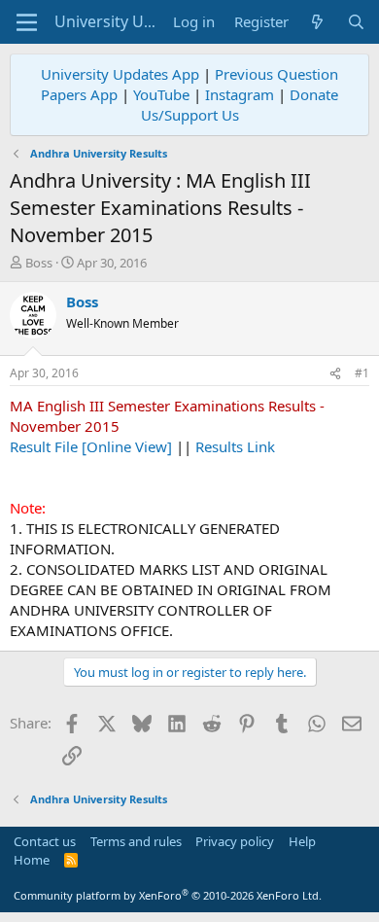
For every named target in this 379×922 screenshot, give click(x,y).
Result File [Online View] (91, 446)
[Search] (356, 22)
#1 (362, 373)
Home (32, 860)
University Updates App (120, 74)
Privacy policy (234, 841)
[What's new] (317, 22)
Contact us (45, 841)
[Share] (335, 374)
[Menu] (27, 22)
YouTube (161, 94)
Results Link (235, 446)
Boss (38, 262)
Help (302, 841)
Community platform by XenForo (168, 895)
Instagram (239, 94)
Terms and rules (136, 841)
